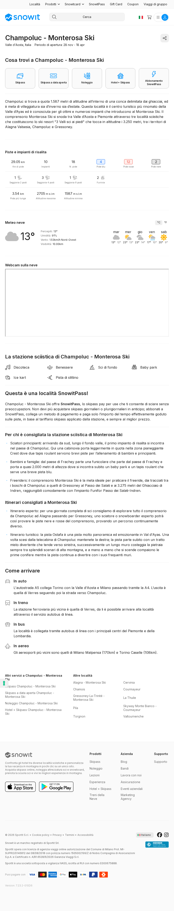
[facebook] (159, 835)
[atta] (157, 844)
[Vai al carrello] (149, 17)
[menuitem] (35, 4)
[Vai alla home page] (18, 755)
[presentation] (145, 835)
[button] (52, 4)
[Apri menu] (161, 17)
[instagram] (166, 835)
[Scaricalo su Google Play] (56, 787)
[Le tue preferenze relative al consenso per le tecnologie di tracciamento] (4, 683)
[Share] (164, 38)
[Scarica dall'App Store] (20, 787)
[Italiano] (141, 17)
